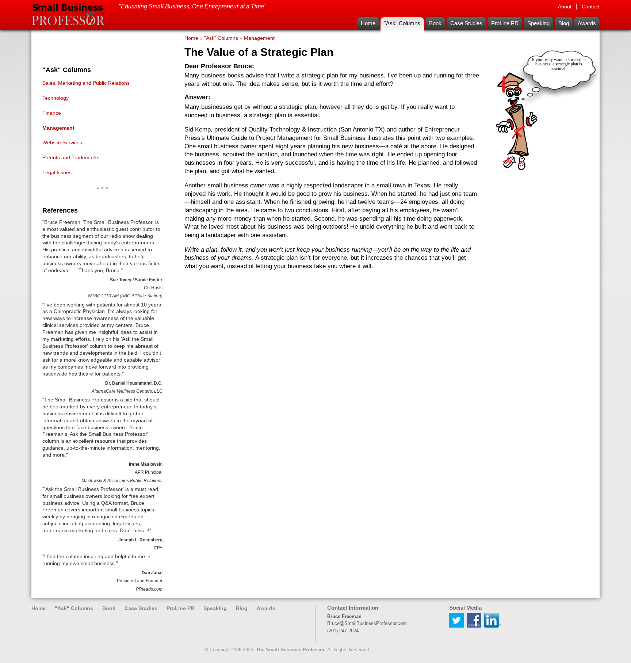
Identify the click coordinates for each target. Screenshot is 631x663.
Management (58, 128)
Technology (55, 98)
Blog (563, 23)
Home (368, 23)
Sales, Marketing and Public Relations (86, 83)
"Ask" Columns (402, 23)
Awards (587, 23)
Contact (591, 6)
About (564, 6)
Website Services (62, 142)
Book (435, 23)
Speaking (538, 23)
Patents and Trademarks (70, 157)
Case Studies (466, 23)
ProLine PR (505, 23)
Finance (51, 113)
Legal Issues (57, 172)
